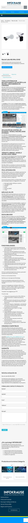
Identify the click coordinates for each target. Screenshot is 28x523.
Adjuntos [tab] (14, 74)
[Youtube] (10, 520)
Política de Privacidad (6, 499)
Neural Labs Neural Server (7, 477)
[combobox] (11, 7)
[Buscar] (25, 7)
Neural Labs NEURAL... (20, 477)
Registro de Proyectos (6, 506)
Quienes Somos (5, 497)
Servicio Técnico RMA (6, 504)
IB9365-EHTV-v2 (20, 337)
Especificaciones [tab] (7, 77)
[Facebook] (14, 520)
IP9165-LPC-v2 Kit (10, 337)
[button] (2, 15)
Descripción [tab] (6, 74)
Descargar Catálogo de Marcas (8, 502)
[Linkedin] (7, 520)
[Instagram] (17, 520)
